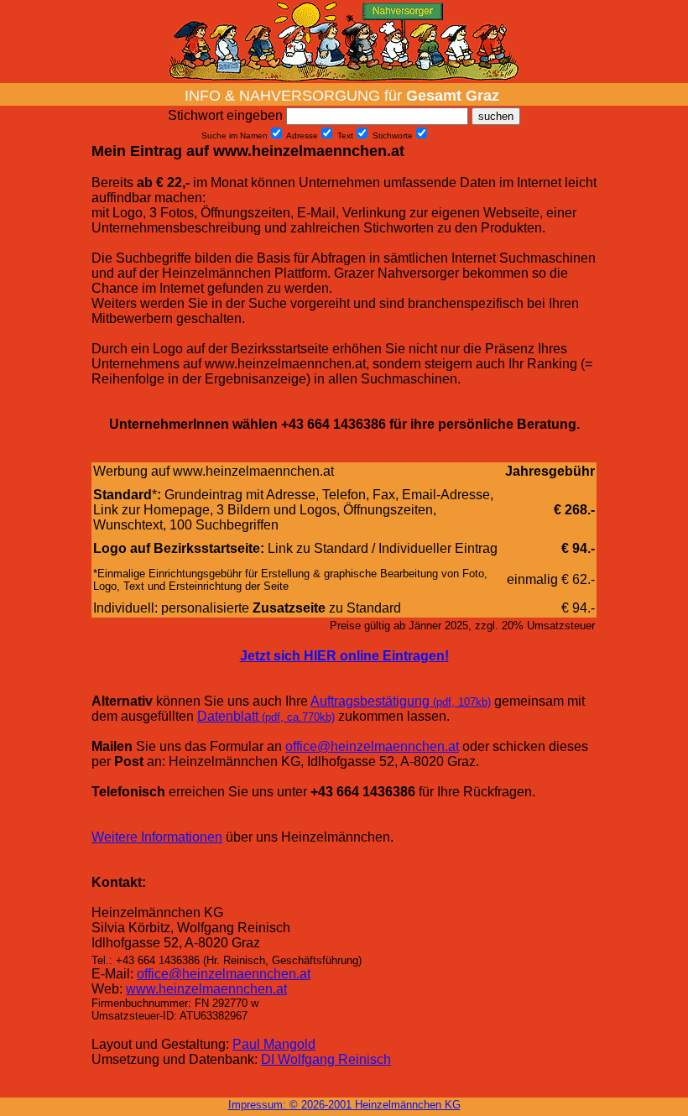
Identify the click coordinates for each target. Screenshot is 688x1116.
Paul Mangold (273, 1044)
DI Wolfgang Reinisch (326, 1059)
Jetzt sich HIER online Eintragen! (344, 656)
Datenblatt (266, 716)
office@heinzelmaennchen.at (372, 746)
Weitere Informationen (156, 837)
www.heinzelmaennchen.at (206, 989)
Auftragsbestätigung (400, 701)
